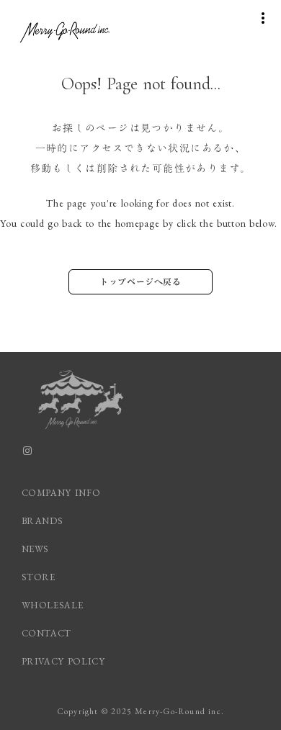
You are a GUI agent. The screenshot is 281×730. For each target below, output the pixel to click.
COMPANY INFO (61, 493)
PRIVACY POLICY (65, 661)
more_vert (263, 18)
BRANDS (42, 521)
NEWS (36, 549)
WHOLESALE (53, 605)
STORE (38, 577)
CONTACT (47, 633)
